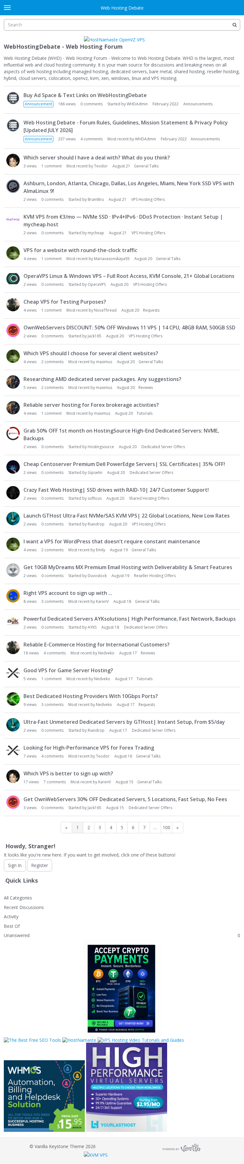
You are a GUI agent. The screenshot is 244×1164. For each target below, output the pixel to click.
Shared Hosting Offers (149, 498)
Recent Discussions (24, 907)
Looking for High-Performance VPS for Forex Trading (89, 747)
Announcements (198, 104)
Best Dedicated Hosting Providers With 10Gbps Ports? (91, 696)
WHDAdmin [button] (137, 104)
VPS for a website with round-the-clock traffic (80, 250)
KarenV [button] (102, 601)
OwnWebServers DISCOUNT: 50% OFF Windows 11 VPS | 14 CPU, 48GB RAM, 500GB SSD (129, 327)
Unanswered (17, 935)
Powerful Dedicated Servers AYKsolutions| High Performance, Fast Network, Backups (130, 618)
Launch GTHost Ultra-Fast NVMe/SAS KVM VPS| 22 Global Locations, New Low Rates (127, 515)
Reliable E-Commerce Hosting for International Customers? (97, 644)
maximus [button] (104, 361)
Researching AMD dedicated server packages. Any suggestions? (102, 379)
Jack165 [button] (94, 336)
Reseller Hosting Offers (155, 575)
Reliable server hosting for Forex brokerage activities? (91, 404)
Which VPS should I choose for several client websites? (91, 353)
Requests (151, 310)
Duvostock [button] (97, 575)
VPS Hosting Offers (148, 199)
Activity (11, 917)
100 (166, 827)
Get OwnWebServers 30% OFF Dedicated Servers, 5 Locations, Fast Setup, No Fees (125, 799)
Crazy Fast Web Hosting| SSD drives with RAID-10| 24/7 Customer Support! (116, 489)
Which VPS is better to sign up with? (68, 773)
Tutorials (144, 413)
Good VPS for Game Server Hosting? (68, 670)
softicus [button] (95, 498)
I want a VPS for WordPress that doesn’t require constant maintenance (112, 541)
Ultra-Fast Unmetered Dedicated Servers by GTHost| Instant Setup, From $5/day (124, 721)
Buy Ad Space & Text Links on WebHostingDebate (85, 95)
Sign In (15, 865)
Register (39, 865)
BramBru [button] (96, 199)
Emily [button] (100, 550)
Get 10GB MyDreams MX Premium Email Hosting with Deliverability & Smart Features (128, 567)
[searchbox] (122, 25)
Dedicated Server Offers (163, 446)
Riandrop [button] (96, 524)
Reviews (146, 387)
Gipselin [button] (95, 472)
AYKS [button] (92, 627)
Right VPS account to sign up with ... (68, 592)
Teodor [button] (101, 166)
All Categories (18, 898)
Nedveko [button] (106, 653)
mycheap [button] (96, 233)
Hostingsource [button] (101, 446)
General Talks (146, 166)
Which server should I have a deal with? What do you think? (97, 157)
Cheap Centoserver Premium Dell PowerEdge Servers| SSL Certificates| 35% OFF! (124, 464)
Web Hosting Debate (122, 8)
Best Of (12, 926)
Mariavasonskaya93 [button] (112, 258)
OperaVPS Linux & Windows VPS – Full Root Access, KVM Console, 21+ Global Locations (129, 275)
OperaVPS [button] (97, 284)
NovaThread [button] (105, 310)
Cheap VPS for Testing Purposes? (65, 301)
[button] (13, 98)
